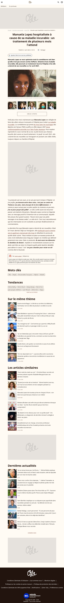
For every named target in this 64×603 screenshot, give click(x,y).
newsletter (62, 2)
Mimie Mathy (12, 287)
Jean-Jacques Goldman (14, 290)
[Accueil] (30, 2)
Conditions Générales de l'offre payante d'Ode (15, 588)
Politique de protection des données (45, 584)
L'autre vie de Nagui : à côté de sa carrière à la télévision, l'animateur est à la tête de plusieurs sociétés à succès (35, 305)
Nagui (41, 290)
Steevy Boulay (30, 287)
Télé (9, 274)
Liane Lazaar (18, 256)
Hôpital (36, 274)
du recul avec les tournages (43, 125)
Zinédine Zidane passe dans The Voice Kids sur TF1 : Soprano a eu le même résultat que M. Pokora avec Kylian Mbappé (36, 492)
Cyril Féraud (26, 290)
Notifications (36, 588)
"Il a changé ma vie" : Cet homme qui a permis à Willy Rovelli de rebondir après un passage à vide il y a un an (36, 325)
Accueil (9, 30)
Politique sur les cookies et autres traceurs (18, 584)
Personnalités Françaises (25, 274)
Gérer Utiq (45, 588)
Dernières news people (17, 30)
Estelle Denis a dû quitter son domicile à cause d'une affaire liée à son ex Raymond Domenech (36, 345)
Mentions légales (49, 581)
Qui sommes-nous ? (36, 581)
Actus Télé (26, 30)
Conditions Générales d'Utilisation (17, 581)
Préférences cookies (56, 588)
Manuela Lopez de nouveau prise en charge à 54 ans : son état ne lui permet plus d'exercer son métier (35, 394)
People (14, 274)
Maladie (42, 274)
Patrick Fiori (39, 287)
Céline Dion (35, 290)
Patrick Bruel (21, 287)
